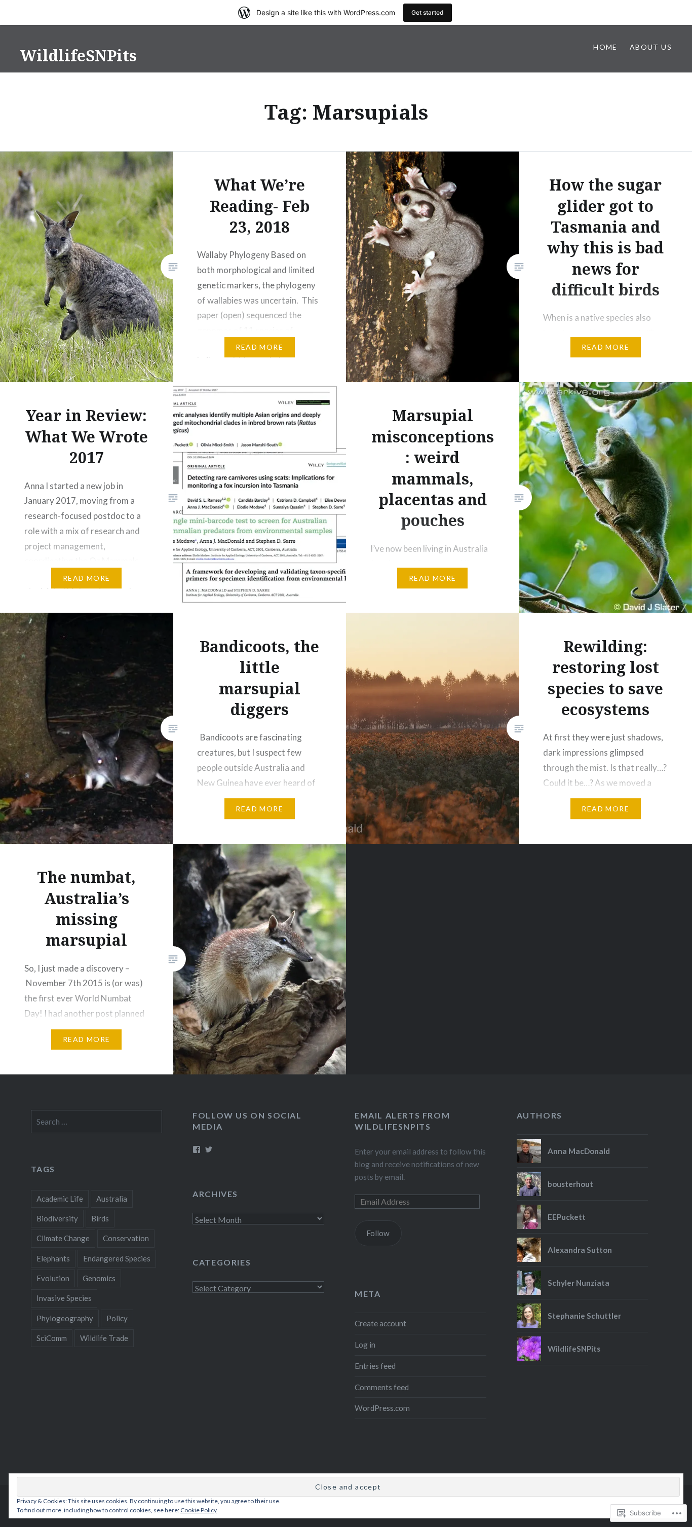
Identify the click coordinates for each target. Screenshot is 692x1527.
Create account (380, 1323)
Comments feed (382, 1387)
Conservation (126, 1238)
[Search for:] (97, 1121)
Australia (111, 1198)
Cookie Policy (198, 1510)
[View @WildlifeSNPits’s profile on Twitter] (209, 1149)
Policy (117, 1318)
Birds (100, 1218)
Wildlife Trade (104, 1338)
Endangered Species (116, 1258)
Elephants (53, 1258)
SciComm (51, 1338)
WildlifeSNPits (78, 55)
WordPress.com (382, 1407)
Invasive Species (64, 1297)
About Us (651, 47)
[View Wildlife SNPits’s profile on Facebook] (197, 1149)
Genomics (99, 1278)
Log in (365, 1344)
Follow (378, 1233)
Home (605, 47)
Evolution (52, 1278)
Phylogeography (64, 1318)
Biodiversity (57, 1218)
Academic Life (59, 1198)
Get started (427, 12)
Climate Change (63, 1238)
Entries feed (375, 1365)
